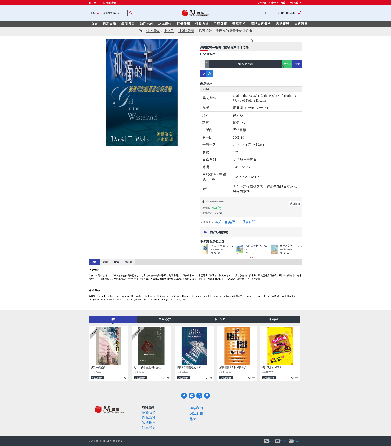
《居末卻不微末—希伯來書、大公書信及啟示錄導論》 (222, 245)
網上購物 (153, 31)
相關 (112, 319)
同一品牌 (220, 319)
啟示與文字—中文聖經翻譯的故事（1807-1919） (291, 245)
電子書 (128, 262)
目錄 (116, 262)
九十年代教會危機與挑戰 (147, 367)
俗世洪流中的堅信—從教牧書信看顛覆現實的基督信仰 (257, 245)
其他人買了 (165, 319)
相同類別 (273, 319)
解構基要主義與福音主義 (232, 367)
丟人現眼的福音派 (272, 367)
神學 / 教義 (186, 31)
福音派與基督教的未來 (189, 367)
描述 (94, 262)
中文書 (169, 31)
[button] (250, 257)
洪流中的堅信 (98, 367)
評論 (105, 262)
